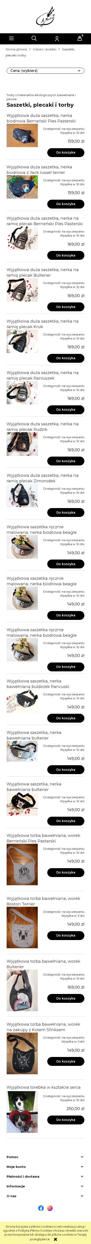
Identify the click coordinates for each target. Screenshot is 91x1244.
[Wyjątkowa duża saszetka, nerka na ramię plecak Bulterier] (22, 290)
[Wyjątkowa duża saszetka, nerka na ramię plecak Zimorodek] (22, 495)
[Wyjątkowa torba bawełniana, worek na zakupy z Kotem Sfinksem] (22, 1053)
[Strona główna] (45, 17)
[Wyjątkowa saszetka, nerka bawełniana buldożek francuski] (22, 701)
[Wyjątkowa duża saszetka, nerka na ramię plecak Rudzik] (22, 444)
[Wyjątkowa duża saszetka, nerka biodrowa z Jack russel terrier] (22, 187)
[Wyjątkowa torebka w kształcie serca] (22, 1112)
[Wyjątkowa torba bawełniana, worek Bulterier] (22, 990)
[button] (11, 38)
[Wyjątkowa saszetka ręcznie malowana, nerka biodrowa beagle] (22, 547)
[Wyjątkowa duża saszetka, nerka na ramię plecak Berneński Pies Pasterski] (22, 238)
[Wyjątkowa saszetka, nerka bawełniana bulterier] (22, 751)
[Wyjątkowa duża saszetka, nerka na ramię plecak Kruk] (22, 341)
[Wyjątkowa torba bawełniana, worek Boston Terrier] (22, 927)
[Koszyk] (80, 38)
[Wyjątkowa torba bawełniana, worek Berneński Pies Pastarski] (22, 864)
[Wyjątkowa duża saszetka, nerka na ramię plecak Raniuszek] (22, 392)
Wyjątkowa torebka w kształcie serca (44, 1087)
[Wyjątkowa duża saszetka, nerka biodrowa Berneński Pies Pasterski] (22, 135)
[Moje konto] (57, 38)
